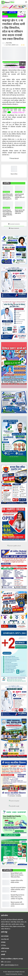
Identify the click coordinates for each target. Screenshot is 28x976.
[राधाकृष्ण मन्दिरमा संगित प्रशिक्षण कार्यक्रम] (6, 882)
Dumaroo (20, 974)
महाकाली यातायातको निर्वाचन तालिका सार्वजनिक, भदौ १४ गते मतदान (18, 890)
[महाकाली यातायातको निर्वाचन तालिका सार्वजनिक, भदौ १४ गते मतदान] (20, 189)
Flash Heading (6, 192)
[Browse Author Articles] (14, 169)
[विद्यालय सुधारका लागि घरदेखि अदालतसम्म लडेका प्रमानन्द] (20, 205)
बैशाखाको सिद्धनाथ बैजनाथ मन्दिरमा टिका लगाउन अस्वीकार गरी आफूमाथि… (17, 897)
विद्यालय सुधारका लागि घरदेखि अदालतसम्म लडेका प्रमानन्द (17, 904)
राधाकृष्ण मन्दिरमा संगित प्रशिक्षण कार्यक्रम (17, 882)
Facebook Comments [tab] (15, 224)
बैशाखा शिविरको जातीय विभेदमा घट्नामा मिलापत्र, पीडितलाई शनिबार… (17, 875)
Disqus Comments (15, 228)
